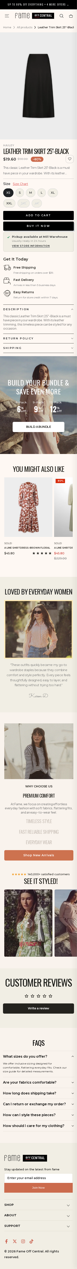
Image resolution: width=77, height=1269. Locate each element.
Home (7, 27)
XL (53, 193)
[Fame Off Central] (25, 1158)
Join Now (38, 1187)
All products (24, 27)
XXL (9, 203)
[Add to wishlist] (70, 159)
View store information (31, 245)
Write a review (38, 1008)
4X (37, 203)
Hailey (8, 145)
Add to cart (38, 215)
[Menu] (7, 15)
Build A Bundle (38, 427)
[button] (61, 15)
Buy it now (38, 226)
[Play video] (28, 923)
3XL (24, 203)
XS (8, 193)
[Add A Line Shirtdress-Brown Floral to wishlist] (49, 542)
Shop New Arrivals (38, 855)
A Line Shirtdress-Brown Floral (27, 547)
